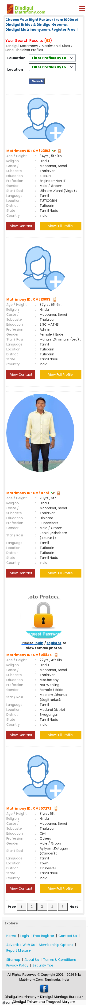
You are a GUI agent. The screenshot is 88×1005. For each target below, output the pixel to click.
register (54, 643)
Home (11, 935)
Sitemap (13, 959)
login (38, 643)
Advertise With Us (20, 944)
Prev (12, 906)
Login (24, 935)
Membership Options (56, 944)
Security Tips (43, 965)
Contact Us (67, 935)
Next (73, 906)
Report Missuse (18, 950)
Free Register (43, 935)
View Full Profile (60, 226)
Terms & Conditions (59, 959)
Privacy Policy (17, 965)
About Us (31, 959)
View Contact (20, 226)
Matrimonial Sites (56, 45)
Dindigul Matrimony (22, 45)
